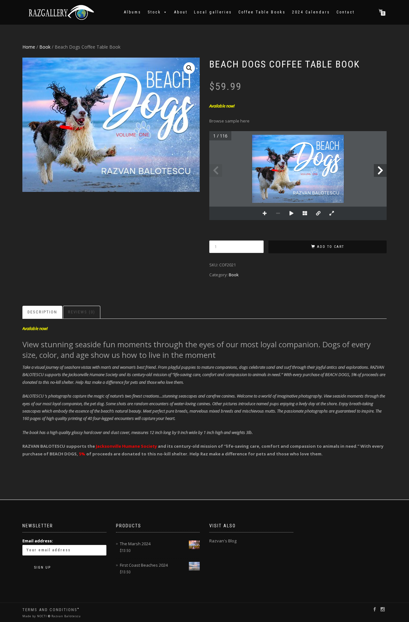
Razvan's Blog (222, 541)
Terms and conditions (49, 609)
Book (44, 47)
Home (28, 47)
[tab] (42, 312)
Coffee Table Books (262, 12)
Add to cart (330, 247)
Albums (132, 12)
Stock (154, 12)
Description (42, 312)
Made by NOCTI (35, 616)
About (181, 12)
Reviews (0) (81, 312)
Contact (345, 12)
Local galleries (213, 12)
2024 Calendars (311, 12)
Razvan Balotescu (65, 616)
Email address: (37, 541)
